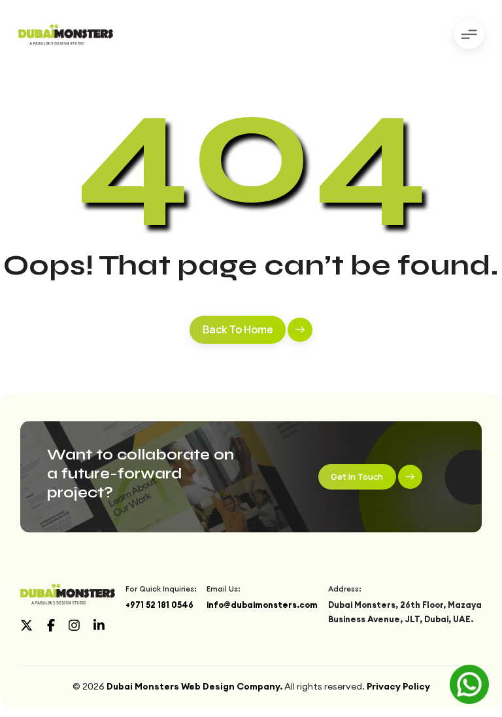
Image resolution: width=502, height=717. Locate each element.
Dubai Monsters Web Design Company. (194, 686)
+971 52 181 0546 (159, 604)
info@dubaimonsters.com (262, 604)
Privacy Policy (398, 686)
